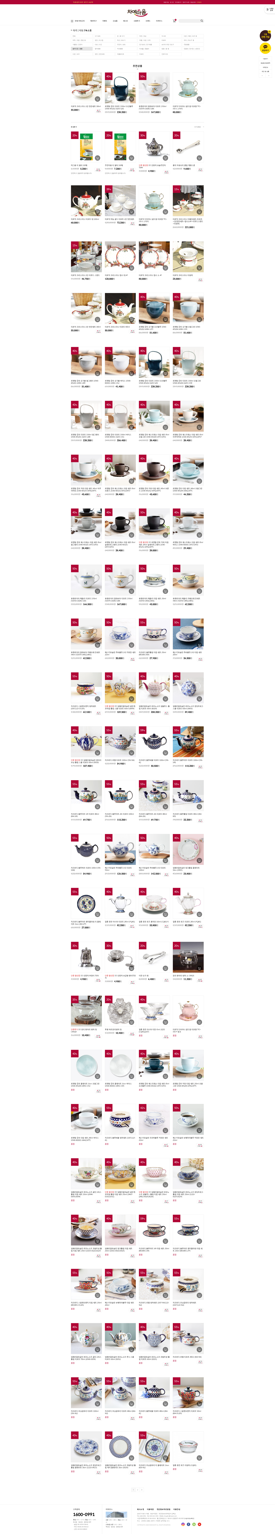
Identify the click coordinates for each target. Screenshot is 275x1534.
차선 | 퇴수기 (121, 40)
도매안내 (265, 67)
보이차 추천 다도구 (168, 44)
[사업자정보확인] (189, 1518)
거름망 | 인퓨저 (77, 44)
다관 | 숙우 (76, 54)
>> (142, 1490)
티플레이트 (120, 54)
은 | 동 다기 (121, 36)
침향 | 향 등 (165, 49)
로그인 (172, 2)
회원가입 (166, 2)
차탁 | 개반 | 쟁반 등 (79, 40)
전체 (74, 36)
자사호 (164, 36)
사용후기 (265, 59)
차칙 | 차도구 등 (189, 40)
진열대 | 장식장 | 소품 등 (192, 49)
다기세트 (97, 36)
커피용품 (120, 49)
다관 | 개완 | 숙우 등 (190, 36)
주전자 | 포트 (121, 44)
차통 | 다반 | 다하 (144, 40)
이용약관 (150, 1509)
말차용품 (97, 49)
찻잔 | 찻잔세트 (100, 54)
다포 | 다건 (98, 44)
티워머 (164, 40)
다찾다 (269, 10)
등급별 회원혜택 (265, 63)
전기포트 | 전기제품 (145, 44)
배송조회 (193, 2)
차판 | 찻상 (142, 36)
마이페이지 (178, 2)
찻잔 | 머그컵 (99, 40)
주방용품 (186, 44)
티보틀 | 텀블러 (144, 49)
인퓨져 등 (165, 54)
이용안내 (176, 1509)
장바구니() (186, 2)
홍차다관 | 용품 (77, 49)
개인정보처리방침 (163, 1509)
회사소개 (140, 1509)
